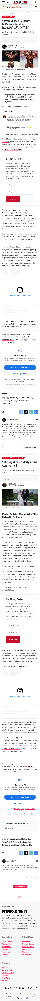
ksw (29, 839)
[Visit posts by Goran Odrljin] (4, 861)
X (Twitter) (31, 379)
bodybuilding (6, 401)
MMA (16, 457)
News (21, 457)
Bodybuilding (7, 457)
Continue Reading (20, 886)
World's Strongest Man (25, 845)
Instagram (24, 379)
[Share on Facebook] (13, 998)
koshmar (25, 839)
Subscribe (13, 199)
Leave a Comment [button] (31, 447)
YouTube (21, 381)
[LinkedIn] (37, 420)
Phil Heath (6, 142)
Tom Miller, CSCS (13, 45)
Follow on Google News (20, 367)
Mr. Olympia (14, 401)
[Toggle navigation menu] (35, 7)
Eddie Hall (11, 746)
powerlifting (18, 842)
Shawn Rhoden (31, 74)
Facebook (17, 379)
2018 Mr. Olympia (15, 398)
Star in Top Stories (20, 374)
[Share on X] (18, 998)
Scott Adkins (27, 842)
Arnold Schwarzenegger (13, 150)
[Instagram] (37, 861)
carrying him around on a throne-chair (22, 733)
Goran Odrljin (12, 483)
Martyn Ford (6, 842)
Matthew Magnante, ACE (15, 928)
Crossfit (12, 839)
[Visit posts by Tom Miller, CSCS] (4, 420)
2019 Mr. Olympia (8, 16)
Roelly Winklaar (19, 250)
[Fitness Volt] (20, 2)
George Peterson (16, 215)
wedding (14, 845)
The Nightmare (6, 845)
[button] (4, 2)
